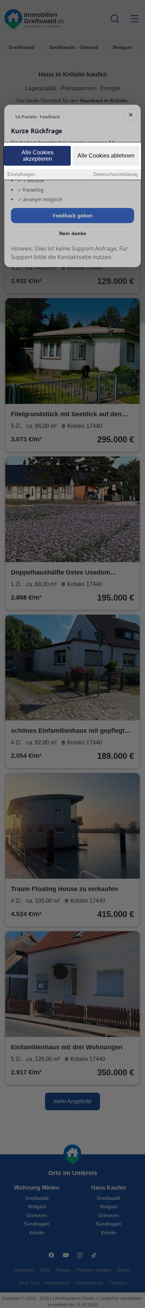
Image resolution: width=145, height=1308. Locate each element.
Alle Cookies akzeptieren (37, 155)
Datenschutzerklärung (115, 174)
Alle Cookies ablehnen (105, 156)
